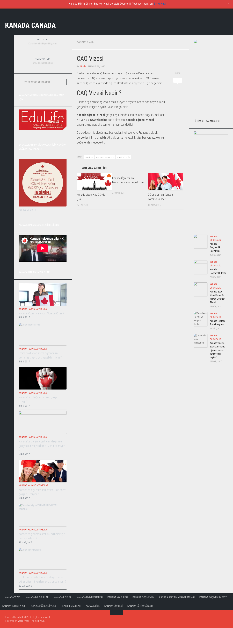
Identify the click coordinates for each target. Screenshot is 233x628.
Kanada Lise (93, 605)
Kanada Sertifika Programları (177, 597)
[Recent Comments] (222, 227)
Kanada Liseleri (63, 597)
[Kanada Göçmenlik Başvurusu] (200, 241)
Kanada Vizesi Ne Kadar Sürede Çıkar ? (41, 313)
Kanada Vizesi (85, 41)
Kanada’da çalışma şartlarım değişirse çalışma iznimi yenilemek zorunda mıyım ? (42, 446)
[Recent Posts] (199, 227)
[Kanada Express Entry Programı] (200, 319)
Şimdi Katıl (160, 3)
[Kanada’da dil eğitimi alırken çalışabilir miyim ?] (43, 378)
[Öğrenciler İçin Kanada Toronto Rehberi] (165, 181)
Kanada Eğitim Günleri (140, 605)
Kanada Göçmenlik (143, 597)
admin (83, 66)
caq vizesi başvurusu (105, 157)
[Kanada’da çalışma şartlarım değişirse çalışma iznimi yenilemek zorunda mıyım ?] (43, 422)
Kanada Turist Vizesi (14, 605)
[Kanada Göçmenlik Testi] (200, 267)
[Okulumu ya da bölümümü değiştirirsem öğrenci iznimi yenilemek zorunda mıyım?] (43, 559)
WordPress (24, 620)
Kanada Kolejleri (117, 597)
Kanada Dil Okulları (37, 597)
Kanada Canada (30, 25)
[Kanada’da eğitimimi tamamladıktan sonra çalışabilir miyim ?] (43, 471)
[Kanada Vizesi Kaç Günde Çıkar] (94, 181)
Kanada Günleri (113, 605)
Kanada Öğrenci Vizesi (44, 605)
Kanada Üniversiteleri (90, 597)
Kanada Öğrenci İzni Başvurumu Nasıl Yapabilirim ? (128, 182)
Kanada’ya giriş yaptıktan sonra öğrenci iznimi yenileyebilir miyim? (217, 350)
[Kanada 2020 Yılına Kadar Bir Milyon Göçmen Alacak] (200, 289)
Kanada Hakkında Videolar (33, 309)
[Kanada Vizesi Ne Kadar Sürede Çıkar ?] (43, 294)
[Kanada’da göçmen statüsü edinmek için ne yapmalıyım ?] (43, 515)
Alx (42, 620)
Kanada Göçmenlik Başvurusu (215, 247)
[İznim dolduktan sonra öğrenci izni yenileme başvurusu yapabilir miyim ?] (43, 334)
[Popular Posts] (211, 227)
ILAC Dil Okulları (71, 605)
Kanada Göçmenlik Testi (213, 597)
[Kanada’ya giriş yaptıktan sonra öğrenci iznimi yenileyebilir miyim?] (200, 340)
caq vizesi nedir (123, 157)
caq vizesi (89, 157)
